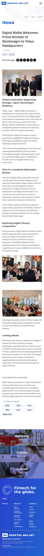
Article (40, 17)
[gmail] (31, 60)
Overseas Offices (17, 523)
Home (26, 17)
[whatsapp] (27, 60)
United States (31, 515)
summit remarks (19, 210)
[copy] (34, 60)
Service (5, 503)
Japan (31, 507)
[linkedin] (24, 60)
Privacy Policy (6, 545)
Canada (31, 509)
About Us (17, 503)
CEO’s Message (16, 507)
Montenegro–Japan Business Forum (16, 346)
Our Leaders (17, 520)
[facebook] (17, 60)
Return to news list (13, 401)
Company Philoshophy (18, 512)
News (33, 17)
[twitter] (21, 60)
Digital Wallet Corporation (25, 110)
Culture (31, 524)
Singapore (32, 512)
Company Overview (17, 516)
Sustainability (18, 526)
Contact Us (32, 527)
